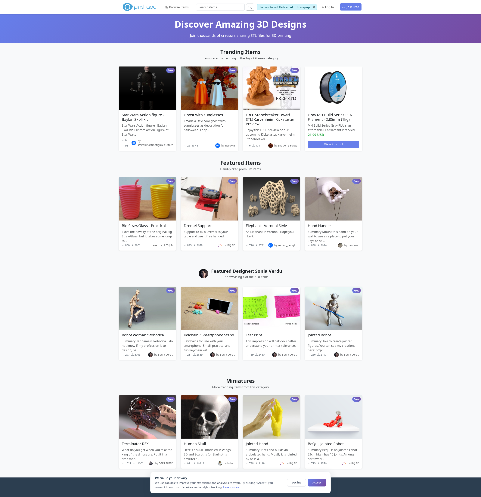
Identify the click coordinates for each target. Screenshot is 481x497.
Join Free (352, 7)
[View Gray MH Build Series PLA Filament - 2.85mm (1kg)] (333, 88)
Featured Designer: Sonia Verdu (246, 271)
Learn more (231, 487)
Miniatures (240, 380)
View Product (333, 144)
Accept (316, 482)
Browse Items (178, 7)
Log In (329, 7)
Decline (296, 482)
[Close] (314, 7)
